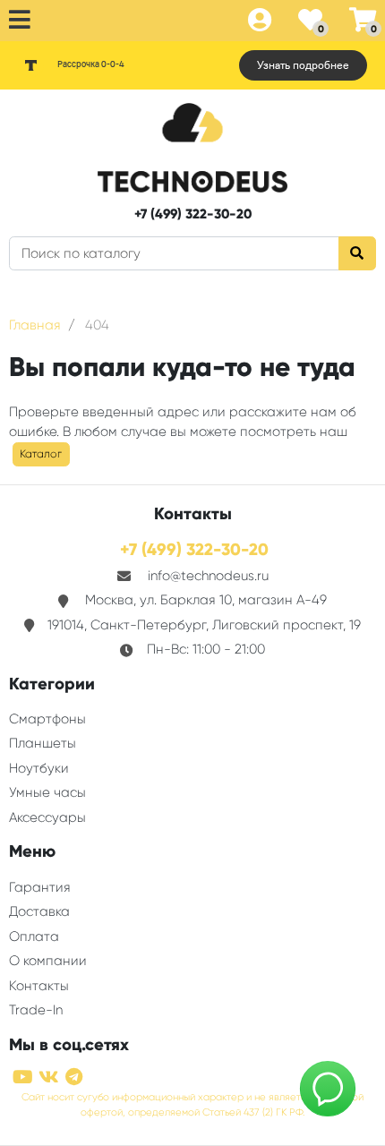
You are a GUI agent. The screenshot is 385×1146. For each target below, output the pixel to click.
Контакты (39, 986)
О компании (48, 961)
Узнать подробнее (303, 65)
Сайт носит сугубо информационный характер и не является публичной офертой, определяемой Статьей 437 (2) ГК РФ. (192, 1104)
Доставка (39, 911)
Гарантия (40, 887)
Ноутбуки (39, 768)
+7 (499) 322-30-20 (193, 214)
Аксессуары (47, 817)
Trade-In (36, 1010)
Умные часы (47, 792)
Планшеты (42, 743)
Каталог (41, 454)
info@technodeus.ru (208, 576)
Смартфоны (47, 719)
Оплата (34, 936)
